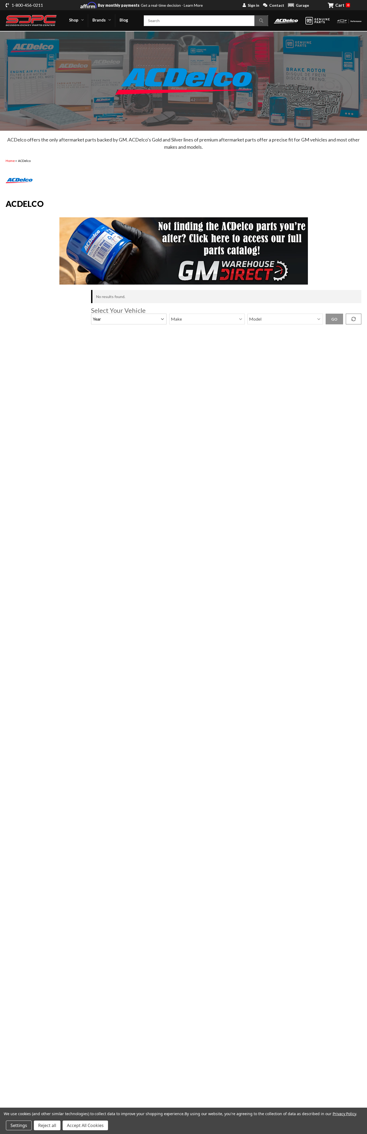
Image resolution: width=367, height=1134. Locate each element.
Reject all (47, 1125)
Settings (18, 1125)
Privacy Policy (344, 1113)
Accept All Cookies (85, 1125)
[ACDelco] (286, 20)
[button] (298, 5)
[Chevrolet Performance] (349, 20)
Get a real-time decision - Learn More (150, 5)
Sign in (253, 5)
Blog (124, 19)
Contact (276, 5)
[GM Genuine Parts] (317, 20)
